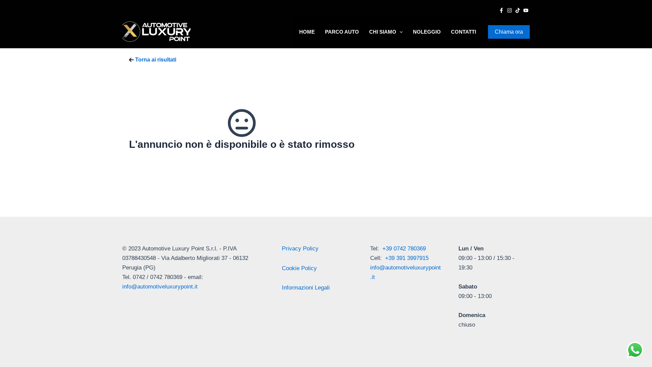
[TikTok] (518, 10)
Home (307, 32)
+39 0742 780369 (404, 248)
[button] (399, 32)
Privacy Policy (300, 248)
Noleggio (427, 32)
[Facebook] (501, 10)
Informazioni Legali (306, 287)
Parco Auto (342, 32)
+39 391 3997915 (407, 258)
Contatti (463, 32)
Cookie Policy (299, 268)
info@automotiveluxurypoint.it (160, 286)
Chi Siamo (382, 32)
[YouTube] (526, 10)
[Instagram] (509, 10)
